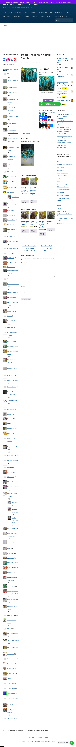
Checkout (32, 12)
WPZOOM (52, 741)
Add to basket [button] (24, 201)
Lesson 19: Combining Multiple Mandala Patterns (64, 141)
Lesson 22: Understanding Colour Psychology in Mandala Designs (64, 116)
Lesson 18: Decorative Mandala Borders (63, 146)
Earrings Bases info (62, 173)
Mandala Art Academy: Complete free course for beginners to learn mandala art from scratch (64, 130)
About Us (34, 16)
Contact (67, 12)
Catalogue (60, 162)
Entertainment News (62, 175)
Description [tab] (26, 133)
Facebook (31, 737)
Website (23, 292)
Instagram (39, 737)
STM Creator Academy (61, 16)
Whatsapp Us (58, 12)
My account (17, 12)
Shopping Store (61, 211)
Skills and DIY (61, 223)
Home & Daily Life (62, 184)
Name (23, 280)
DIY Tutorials (60, 170)
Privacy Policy (17, 16)
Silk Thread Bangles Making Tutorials (64, 215)
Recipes (59, 205)
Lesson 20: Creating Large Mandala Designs (64, 137)
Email (23, 286)
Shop (10, 12)
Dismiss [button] (69, 2)
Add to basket (48, 100)
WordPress (30, 741)
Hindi (58, 181)
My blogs (59, 202)
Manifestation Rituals (63, 195)
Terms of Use (7, 16)
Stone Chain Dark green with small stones (46, 248)
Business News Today (46, 16)
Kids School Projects (63, 187)
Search (71, 20)
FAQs (58, 178)
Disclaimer (27, 16)
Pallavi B (25, 62)
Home (4, 12)
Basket (25, 12)
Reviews (59, 208)
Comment (24, 262)
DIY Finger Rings (61, 167)
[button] (34, 70)
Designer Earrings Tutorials (64, 164)
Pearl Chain (42, 112)
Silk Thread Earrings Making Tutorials (65, 219)
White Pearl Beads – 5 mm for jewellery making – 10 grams (29, 248)
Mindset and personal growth (63, 199)
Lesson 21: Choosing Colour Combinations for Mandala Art (65, 122)
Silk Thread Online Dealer (45, 12)
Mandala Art (60, 192)
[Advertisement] (36, 40)
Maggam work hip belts (63, 189)
